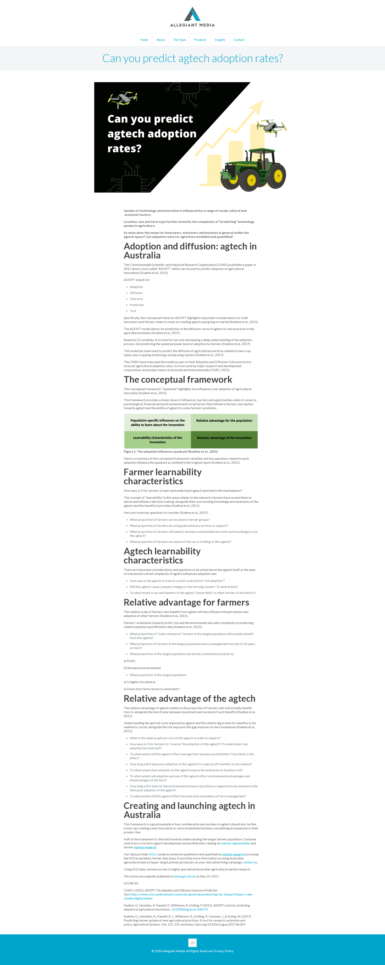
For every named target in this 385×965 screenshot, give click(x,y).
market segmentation (235, 843)
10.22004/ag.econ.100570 (189, 909)
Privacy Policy (224, 951)
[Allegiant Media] (192, 16)
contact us (250, 862)
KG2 (152, 854)
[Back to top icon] (192, 943)
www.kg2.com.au (185, 876)
